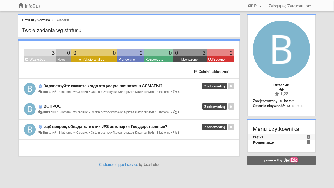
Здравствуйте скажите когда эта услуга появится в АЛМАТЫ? (103, 86)
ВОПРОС (52, 106)
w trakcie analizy (91, 59)
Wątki (258, 136)
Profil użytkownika (36, 19)
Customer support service (118, 164)
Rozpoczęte (154, 59)
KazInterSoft (144, 91)
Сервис (82, 91)
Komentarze (263, 142)
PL (256, 5)
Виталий (49, 91)
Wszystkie (36, 59)
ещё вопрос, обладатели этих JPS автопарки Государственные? (105, 126)
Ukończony (189, 59)
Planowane (126, 59)
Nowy (61, 59)
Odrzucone (216, 59)
